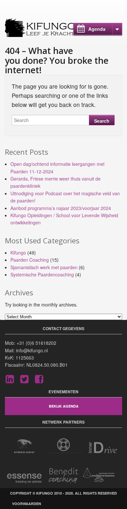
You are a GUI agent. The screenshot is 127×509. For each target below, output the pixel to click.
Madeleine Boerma (102, 475)
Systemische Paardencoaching (42, 274)
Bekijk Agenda (63, 406)
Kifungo (51, 26)
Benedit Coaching (63, 475)
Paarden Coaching (29, 259)
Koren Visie (24, 445)
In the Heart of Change (63, 445)
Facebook (39, 379)
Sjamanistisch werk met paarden (44, 267)
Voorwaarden (26, 503)
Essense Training (24, 475)
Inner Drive (102, 445)
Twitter (24, 379)
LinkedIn (10, 379)
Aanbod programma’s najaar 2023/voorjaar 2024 (60, 208)
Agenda (97, 29)
